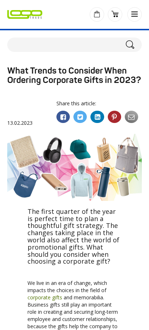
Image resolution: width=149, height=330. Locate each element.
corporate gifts (44, 297)
